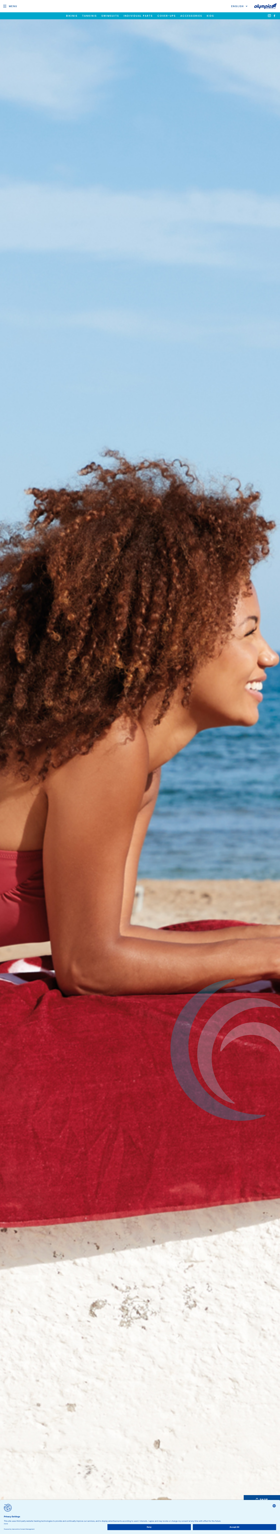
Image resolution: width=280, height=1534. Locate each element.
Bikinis (72, 16)
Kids (210, 16)
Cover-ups (166, 16)
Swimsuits (110, 16)
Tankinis (89, 16)
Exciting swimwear (140, 771)
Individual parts (138, 16)
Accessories (191, 16)
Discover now (140, 788)
